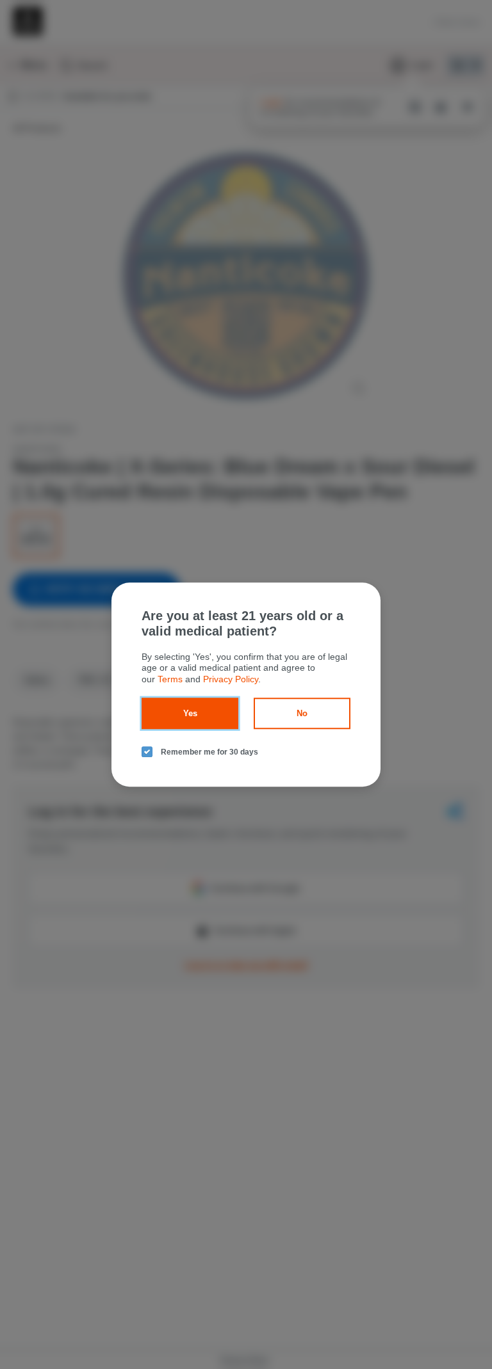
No (302, 713)
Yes (190, 713)
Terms (170, 679)
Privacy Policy (230, 679)
